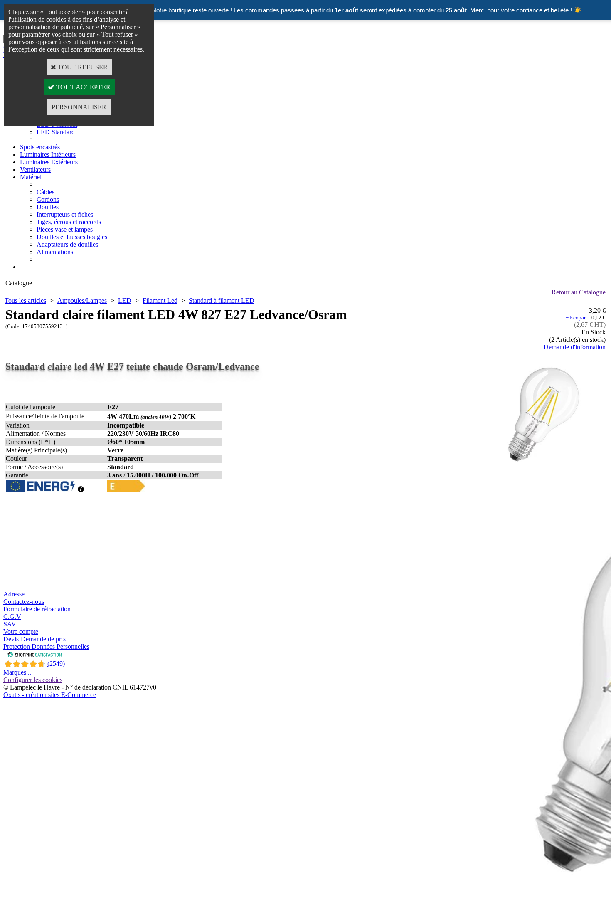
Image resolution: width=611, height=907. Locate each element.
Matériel (31, 176)
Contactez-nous (23, 601)
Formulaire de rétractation (37, 609)
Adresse (14, 594)
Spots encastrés (40, 147)
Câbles (45, 191)
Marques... (17, 672)
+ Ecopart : (578, 317)
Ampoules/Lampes (82, 300)
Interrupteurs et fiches (65, 214)
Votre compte (20, 631)
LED (124, 300)
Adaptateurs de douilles (67, 244)
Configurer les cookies (32, 679)
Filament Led (160, 300)
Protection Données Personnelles (46, 646)
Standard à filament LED (221, 300)
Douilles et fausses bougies (72, 236)
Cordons (48, 199)
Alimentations (55, 251)
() (56, 663)
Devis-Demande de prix (34, 639)
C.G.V (12, 616)
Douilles (48, 206)
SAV (9, 624)
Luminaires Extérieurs (49, 162)
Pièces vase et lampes (65, 229)
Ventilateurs (35, 169)
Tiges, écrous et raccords (69, 221)
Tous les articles (25, 300)
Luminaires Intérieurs (48, 154)
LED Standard (56, 132)
